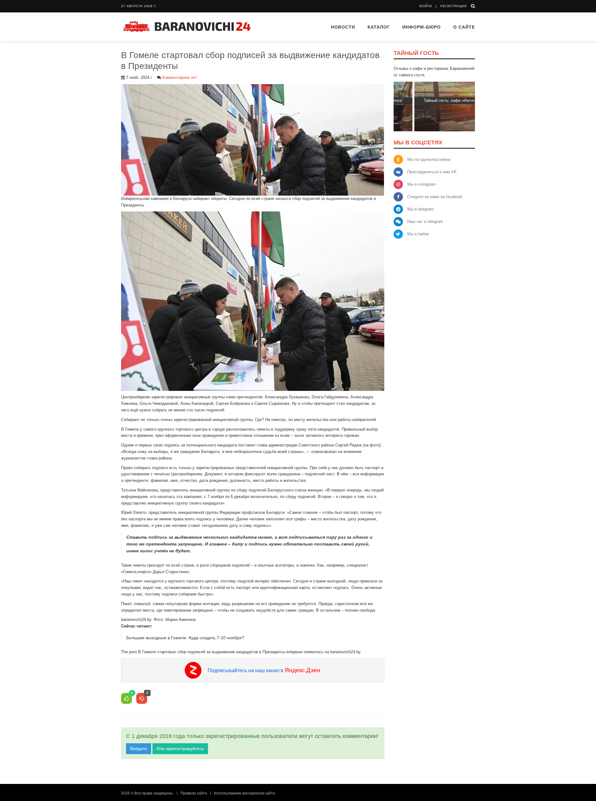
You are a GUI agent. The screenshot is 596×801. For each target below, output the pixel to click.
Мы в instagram (421, 184)
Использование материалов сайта (244, 793)
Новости (343, 27)
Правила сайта (193, 793)
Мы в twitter (418, 234)
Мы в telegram (420, 209)
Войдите (138, 748)
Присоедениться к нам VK (432, 172)
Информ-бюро (421, 27)
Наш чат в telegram (425, 221)
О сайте (464, 27)
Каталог (379, 27)
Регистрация (453, 6)
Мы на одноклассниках (429, 159)
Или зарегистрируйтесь (180, 748)
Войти (425, 6)
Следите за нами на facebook (435, 196)
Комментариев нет (179, 77)
